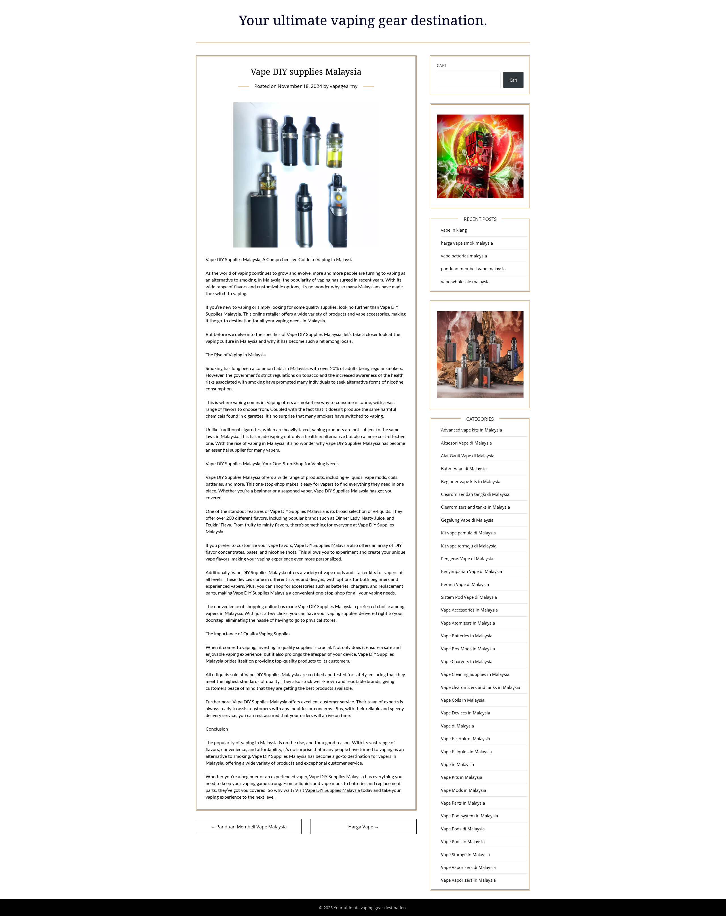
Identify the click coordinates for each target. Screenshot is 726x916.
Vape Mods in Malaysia (463, 790)
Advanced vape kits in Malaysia (471, 430)
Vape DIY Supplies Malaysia (332, 790)
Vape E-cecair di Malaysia (465, 738)
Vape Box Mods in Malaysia (468, 648)
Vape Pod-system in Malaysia (469, 815)
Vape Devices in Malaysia (465, 713)
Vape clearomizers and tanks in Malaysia (480, 687)
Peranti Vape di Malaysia (465, 584)
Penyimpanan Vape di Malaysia (471, 571)
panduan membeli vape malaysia (473, 268)
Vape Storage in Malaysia (465, 854)
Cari (441, 65)
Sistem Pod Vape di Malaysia (469, 597)
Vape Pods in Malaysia (463, 841)
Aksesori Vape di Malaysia (466, 443)
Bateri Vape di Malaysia (464, 468)
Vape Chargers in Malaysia (466, 661)
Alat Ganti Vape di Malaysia (467, 455)
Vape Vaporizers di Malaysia (468, 867)
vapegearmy (344, 86)
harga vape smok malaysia (467, 243)
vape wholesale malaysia (465, 281)
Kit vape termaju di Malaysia (468, 546)
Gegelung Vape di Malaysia (467, 520)
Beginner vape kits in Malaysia (470, 481)
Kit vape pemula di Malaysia (468, 533)
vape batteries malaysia (464, 256)
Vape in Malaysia (457, 764)
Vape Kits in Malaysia (461, 777)
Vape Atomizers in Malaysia (468, 623)
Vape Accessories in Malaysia (469, 610)
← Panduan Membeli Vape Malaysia (249, 827)
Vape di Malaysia (457, 726)
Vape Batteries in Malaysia (466, 635)
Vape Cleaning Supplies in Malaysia (475, 674)
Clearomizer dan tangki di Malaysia (475, 494)
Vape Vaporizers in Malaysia (468, 880)
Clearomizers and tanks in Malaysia (475, 507)
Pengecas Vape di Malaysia (467, 558)
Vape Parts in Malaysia (463, 803)
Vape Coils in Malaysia (462, 700)
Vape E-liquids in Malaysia (466, 751)
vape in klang (454, 230)
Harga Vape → (363, 827)
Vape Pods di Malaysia (463, 829)
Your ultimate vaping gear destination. (363, 20)
